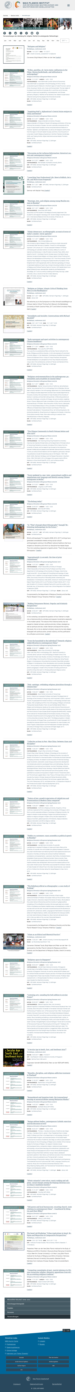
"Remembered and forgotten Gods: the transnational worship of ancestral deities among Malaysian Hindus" (48, 1098)
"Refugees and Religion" (36, 46)
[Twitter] (21, 33)
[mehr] (58, 57)
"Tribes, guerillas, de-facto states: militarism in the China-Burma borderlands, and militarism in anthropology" (47, 72)
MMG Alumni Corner (11, 1341)
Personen (10, 1312)
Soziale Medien (44, 1338)
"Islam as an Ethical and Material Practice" (44, 935)
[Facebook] (4, 33)
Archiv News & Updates (21, 1361)
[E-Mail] (32, 33)
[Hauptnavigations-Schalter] (68, 5)
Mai (24, 40)
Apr (20, 40)
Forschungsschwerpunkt (15, 1304)
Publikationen (11, 1344)
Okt (48, 40)
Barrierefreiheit (57, 1384)
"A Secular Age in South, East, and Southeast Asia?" (47, 1050)
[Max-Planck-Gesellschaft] (29, 1379)
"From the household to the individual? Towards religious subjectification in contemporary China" (49, 642)
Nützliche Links (11, 1338)
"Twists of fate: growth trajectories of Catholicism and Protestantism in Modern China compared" (48, 799)
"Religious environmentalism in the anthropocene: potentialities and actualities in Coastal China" (48, 378)
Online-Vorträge (12, 1350)
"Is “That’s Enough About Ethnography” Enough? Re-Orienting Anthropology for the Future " (48, 526)
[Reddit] (15, 33)
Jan (5, 40)
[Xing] (26, 33)
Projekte (10, 1308)
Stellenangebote (53, 1361)
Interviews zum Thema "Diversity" (17, 1353)
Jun (29, 40)
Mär (15, 40)
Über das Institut (53, 1357)
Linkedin (42, 1341)
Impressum (17, 1384)
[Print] (37, 33)
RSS (53, 1365)
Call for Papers (21, 1365)
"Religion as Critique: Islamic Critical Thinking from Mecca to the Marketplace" (47, 290)
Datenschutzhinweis (36, 1384)
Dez (58, 40)
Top (67, 1331)
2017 (63, 40)
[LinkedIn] (10, 33)
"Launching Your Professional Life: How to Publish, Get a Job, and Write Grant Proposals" (49, 178)
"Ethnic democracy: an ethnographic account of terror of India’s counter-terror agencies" (49, 233)
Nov (53, 40)
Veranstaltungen (12, 1317)
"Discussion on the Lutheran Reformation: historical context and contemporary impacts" (49, 154)
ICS (21, 1369)
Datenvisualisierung (13, 1347)
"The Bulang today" (34, 501)
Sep (43, 40)
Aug (38, 40)
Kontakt (21, 1357)
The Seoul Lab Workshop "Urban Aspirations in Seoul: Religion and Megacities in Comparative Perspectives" (49, 1234)
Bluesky (42, 1344)
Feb (10, 40)
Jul (34, 40)
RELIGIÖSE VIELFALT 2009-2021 (18, 1299)
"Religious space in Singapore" (39, 960)
